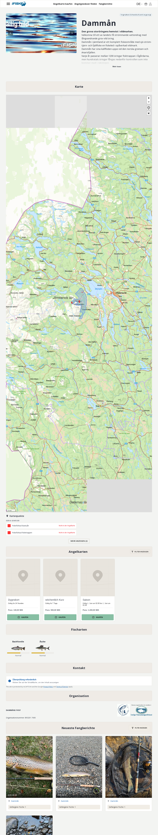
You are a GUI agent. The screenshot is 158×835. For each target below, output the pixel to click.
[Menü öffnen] (8, 4)
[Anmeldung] (150, 4)
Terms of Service (62, 687)
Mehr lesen (117, 67)
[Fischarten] (79, 629)
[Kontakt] (79, 668)
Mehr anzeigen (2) (79, 541)
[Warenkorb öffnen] (145, 3)
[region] (41, 33)
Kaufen (24, 617)
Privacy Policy (48, 687)
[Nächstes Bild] (72, 33)
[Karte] (79, 87)
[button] (149, 98)
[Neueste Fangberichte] (79, 728)
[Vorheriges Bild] (10, 33)
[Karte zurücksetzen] (149, 108)
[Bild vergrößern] (41, 33)
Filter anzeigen (141, 552)
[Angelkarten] (79, 552)
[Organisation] (79, 696)
